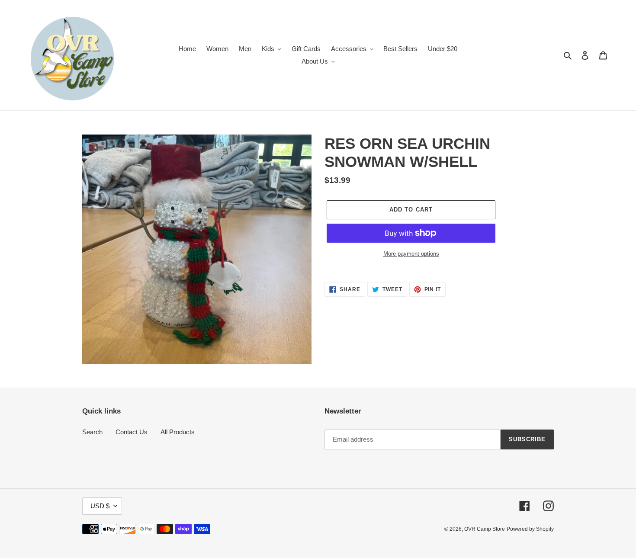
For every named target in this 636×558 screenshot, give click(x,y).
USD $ (99, 506)
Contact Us (132, 432)
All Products (178, 432)
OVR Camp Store (484, 529)
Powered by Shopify (530, 529)
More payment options (411, 253)
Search (92, 432)
